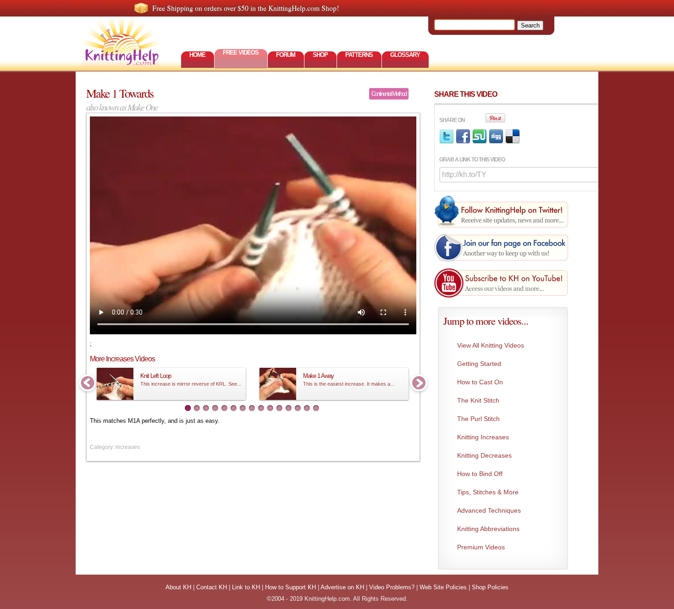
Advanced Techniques (489, 510)
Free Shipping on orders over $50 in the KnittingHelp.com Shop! (245, 7)
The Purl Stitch (478, 418)
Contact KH (211, 587)
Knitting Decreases (484, 455)
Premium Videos (481, 547)
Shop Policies (490, 587)
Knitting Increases (483, 437)
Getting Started (479, 363)
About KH (178, 587)
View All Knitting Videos (490, 345)
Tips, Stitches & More (488, 492)
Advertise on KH (342, 587)
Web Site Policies (443, 587)
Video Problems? (391, 587)
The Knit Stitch (478, 400)
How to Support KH (290, 587)
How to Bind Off (480, 473)
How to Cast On (480, 382)
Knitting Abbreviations (488, 528)
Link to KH (246, 587)
